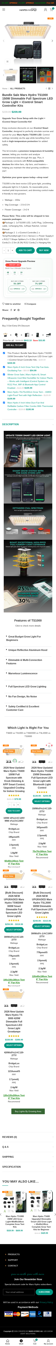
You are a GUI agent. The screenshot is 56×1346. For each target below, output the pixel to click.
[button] (28, 640)
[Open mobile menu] (4, 10)
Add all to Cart (14, 345)
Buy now (44, 250)
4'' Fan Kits (14, 863)
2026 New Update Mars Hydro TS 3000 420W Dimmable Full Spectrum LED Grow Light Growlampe (14, 1021)
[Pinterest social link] (18, 310)
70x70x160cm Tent (42, 851)
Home (5, 88)
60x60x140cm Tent (13, 861)
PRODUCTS (14, 1254)
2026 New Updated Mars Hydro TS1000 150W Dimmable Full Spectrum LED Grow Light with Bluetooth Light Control (42, 777)
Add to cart (25, 250)
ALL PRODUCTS (17, 88)
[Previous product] (46, 88)
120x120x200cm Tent (14, 1095)
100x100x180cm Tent (14, 979)
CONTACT (13, 1266)
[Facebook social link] (11, 310)
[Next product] (52, 88)
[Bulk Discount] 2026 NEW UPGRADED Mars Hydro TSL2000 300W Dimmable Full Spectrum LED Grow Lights (42, 902)
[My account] (46, 10)
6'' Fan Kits (14, 982)
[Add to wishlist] (21, 746)
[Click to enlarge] (7, 62)
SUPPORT (13, 1260)
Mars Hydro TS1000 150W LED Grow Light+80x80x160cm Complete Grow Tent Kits (14, 1221)
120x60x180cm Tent (42, 976)
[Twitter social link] (15, 310)
